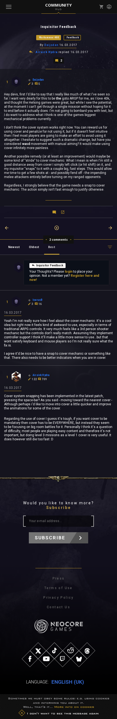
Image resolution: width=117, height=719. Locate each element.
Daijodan (51, 44)
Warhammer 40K (49, 37)
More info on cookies (74, 706)
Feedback (73, 37)
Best (51, 247)
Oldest (34, 247)
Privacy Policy (58, 597)
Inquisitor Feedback (49, 265)
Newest (14, 247)
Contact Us (58, 607)
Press (59, 578)
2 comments (58, 239)
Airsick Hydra (47, 52)
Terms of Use (58, 588)
